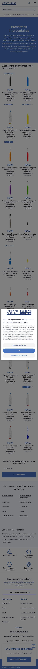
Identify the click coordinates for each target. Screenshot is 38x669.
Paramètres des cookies (19, 345)
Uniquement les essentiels (19, 355)
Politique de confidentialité (25, 339)
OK (19, 350)
